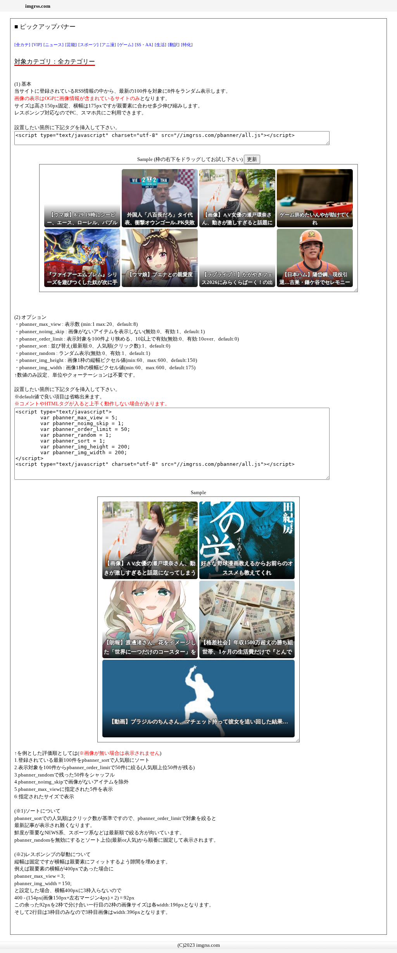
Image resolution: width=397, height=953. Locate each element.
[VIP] (37, 45)
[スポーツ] (88, 45)
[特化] (187, 45)
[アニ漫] (108, 45)
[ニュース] (53, 45)
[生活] (160, 45)
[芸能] (71, 45)
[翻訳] (174, 45)
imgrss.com (37, 6)
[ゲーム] (125, 45)
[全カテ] (22, 45)
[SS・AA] (144, 45)
